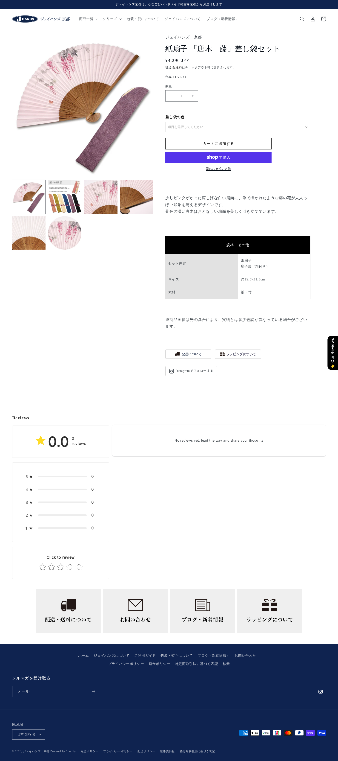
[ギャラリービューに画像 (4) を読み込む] (136, 197)
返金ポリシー (159, 664)
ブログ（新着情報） (214, 655)
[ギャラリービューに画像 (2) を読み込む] (65, 197)
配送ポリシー (146, 751)
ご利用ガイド (145, 655)
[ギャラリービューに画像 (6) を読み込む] (65, 233)
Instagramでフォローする (194, 371)
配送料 (177, 67)
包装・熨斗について (176, 655)
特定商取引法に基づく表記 (196, 664)
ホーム (83, 655)
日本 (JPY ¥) (26, 734)
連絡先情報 (167, 751)
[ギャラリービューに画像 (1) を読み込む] (29, 197)
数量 (168, 86)
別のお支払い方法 (218, 168)
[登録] (93, 691)
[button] (88, 19)
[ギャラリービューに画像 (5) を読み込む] (29, 233)
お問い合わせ (245, 655)
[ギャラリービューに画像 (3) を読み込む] (100, 197)
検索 (226, 664)
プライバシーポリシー (126, 664)
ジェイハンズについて (111, 655)
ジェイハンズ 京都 (36, 751)
